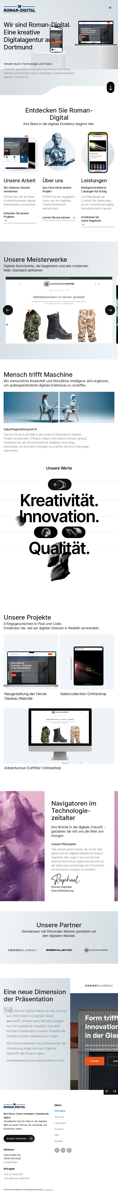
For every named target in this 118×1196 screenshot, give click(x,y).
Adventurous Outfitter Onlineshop (32, 768)
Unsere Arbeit (20, 180)
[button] (110, 7)
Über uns (52, 180)
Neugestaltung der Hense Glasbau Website (25, 696)
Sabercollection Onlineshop (83, 694)
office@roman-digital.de (16, 1178)
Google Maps (10, 1162)
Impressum (48, 1190)
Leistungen (94, 180)
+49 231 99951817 (13, 1174)
